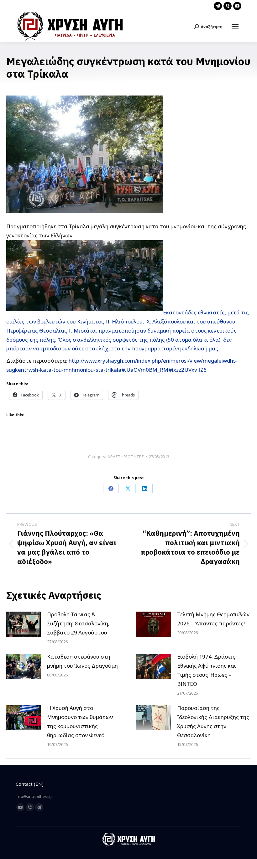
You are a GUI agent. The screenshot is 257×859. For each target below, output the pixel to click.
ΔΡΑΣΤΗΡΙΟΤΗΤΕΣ (125, 456)
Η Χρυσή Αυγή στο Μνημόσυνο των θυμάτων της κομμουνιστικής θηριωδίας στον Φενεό (80, 721)
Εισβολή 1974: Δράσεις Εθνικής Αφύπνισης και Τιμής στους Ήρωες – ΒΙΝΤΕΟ (206, 670)
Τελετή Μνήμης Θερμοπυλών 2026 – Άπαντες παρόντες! (213, 619)
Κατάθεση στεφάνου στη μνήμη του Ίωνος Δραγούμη (82, 661)
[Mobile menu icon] (235, 26)
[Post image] (23, 624)
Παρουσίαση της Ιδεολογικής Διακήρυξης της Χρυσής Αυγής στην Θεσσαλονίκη (213, 721)
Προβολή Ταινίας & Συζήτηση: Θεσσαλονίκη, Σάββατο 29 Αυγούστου (78, 623)
